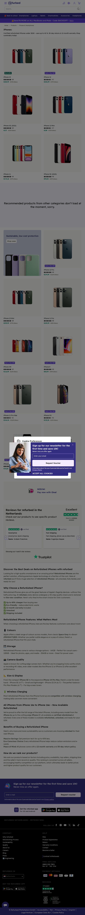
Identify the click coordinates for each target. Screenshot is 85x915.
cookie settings (23, 455)
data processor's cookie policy (45, 458)
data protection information (56, 455)
